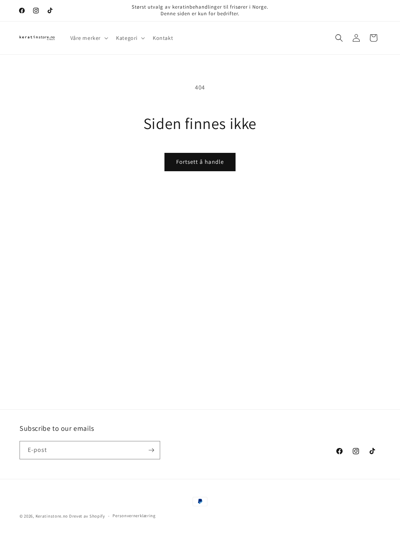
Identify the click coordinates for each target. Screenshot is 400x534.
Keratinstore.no (52, 516)
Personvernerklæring (133, 515)
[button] (89, 38)
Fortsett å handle (200, 161)
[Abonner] (151, 450)
